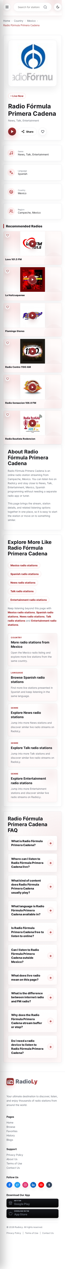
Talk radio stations (22, 591)
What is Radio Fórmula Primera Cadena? (27, 843)
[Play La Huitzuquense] (32, 279)
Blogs (9, 1139)
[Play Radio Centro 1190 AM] (32, 351)
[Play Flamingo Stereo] (32, 315)
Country (18, 20)
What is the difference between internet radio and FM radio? (27, 997)
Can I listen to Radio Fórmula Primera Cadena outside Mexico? (25, 956)
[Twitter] (17, 1185)
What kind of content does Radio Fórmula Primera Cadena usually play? (26, 886)
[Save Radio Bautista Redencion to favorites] (7, 414)
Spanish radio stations (24, 573)
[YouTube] (41, 1185)
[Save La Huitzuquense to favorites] (7, 271)
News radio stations (22, 582)
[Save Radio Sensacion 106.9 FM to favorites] (7, 378)
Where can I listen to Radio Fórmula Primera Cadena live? (27, 863)
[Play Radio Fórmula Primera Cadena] (12, 131)
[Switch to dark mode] (58, 7)
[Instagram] (25, 1185)
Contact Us (13, 1167)
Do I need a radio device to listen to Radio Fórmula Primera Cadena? (27, 1047)
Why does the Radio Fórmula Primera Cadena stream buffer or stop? (26, 1021)
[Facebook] (9, 1185)
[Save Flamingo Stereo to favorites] (7, 307)
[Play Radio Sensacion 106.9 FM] (32, 387)
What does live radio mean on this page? (25, 977)
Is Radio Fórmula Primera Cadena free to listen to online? (27, 932)
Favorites (11, 1131)
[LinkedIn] (33, 1185)
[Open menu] (7, 7)
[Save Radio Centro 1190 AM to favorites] (7, 342)
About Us (11, 1159)
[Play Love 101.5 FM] (32, 243)
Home (6, 20)
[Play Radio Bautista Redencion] (32, 423)
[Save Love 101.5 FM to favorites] (7, 235)
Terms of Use (14, 1163)
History (10, 1135)
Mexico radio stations (24, 565)
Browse (10, 1126)
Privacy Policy (14, 1154)
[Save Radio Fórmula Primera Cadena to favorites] (43, 131)
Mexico (31, 20)
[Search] (45, 7)
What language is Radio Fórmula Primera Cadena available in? (27, 910)
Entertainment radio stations (28, 599)
